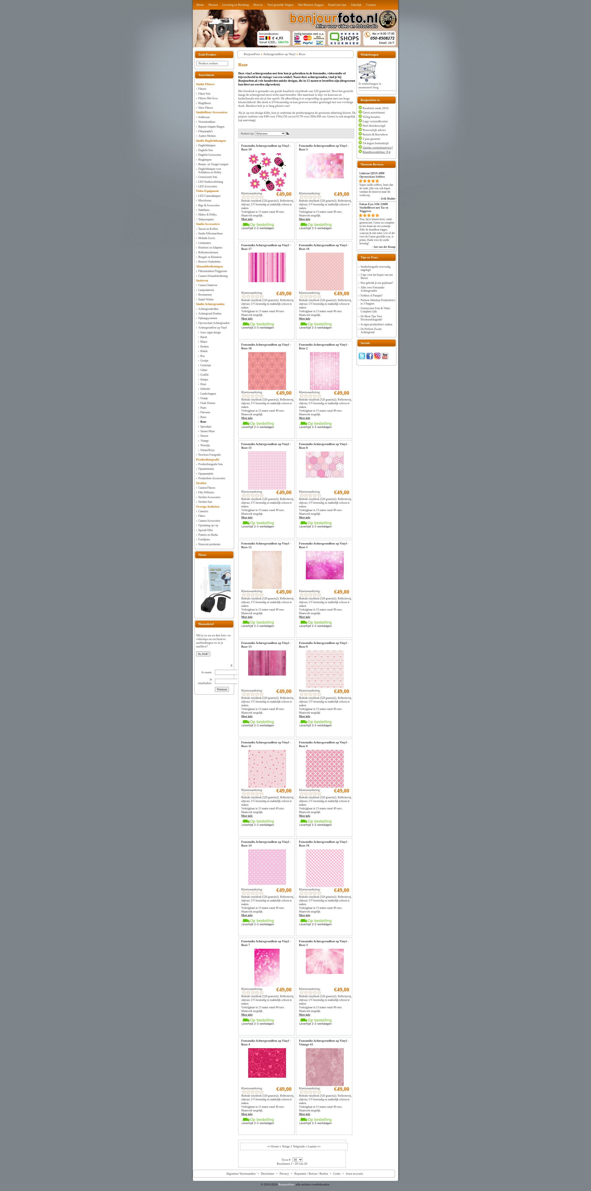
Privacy (284, 1173)
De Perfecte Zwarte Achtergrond (371, 330)
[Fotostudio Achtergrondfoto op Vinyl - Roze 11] (267, 786)
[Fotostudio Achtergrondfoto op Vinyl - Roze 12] (267, 588)
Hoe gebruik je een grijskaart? (377, 282)
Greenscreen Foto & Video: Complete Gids (376, 310)
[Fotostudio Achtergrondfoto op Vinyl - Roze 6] (325, 786)
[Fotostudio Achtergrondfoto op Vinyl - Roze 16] (325, 886)
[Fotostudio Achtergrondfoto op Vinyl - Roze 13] (267, 674)
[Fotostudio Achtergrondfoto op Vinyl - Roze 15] (267, 488)
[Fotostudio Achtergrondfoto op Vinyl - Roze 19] (267, 190)
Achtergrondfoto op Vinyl (279, 54)
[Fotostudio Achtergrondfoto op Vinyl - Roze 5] (325, 177)
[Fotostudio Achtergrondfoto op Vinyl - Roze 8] (325, 477)
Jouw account (354, 1173)
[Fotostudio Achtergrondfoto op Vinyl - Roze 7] (267, 985)
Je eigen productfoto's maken (376, 324)
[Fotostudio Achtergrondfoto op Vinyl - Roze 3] (325, 973)
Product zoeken (208, 63)
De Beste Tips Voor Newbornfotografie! (372, 318)
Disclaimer (267, 1173)
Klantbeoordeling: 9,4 (376, 152)
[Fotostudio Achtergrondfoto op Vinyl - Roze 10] (325, 289)
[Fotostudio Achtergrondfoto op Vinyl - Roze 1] (325, 578)
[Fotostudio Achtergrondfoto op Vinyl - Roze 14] (267, 884)
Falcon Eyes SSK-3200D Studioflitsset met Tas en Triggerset (373, 208)
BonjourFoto (252, 54)
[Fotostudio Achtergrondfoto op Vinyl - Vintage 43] (325, 1085)
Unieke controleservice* (378, 147)
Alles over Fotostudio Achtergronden (372, 289)
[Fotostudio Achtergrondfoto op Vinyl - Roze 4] (267, 1076)
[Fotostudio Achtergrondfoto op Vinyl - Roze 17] (267, 281)
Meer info (247, 219)
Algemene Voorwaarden (241, 1173)
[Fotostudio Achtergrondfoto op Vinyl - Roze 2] (324, 389)
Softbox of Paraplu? (372, 295)
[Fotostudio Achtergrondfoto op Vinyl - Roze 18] (267, 389)
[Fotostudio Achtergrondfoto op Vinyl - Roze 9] (325, 687)
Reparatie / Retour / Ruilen (311, 1173)
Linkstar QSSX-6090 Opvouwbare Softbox (372, 175)
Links (337, 1173)
